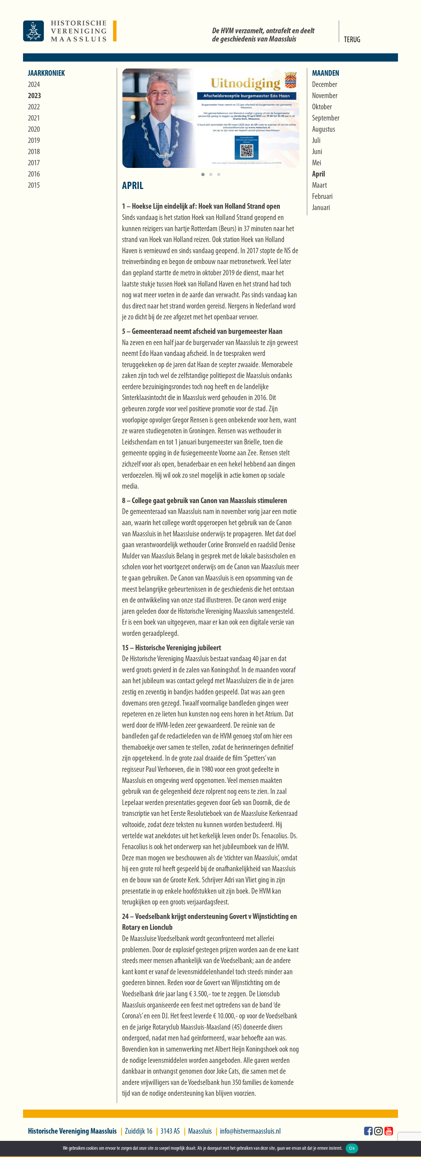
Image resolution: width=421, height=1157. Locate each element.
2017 (34, 163)
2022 (34, 107)
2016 (34, 174)
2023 (34, 96)
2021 (34, 118)
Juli (316, 141)
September (325, 118)
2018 (34, 152)
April (318, 174)
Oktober (322, 107)
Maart (319, 186)
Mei (316, 163)
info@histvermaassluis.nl (250, 1132)
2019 (34, 141)
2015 (34, 186)
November (324, 96)
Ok (352, 1148)
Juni (317, 152)
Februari (322, 197)
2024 (34, 85)
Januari (321, 208)
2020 (34, 130)
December (324, 85)
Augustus (323, 130)
